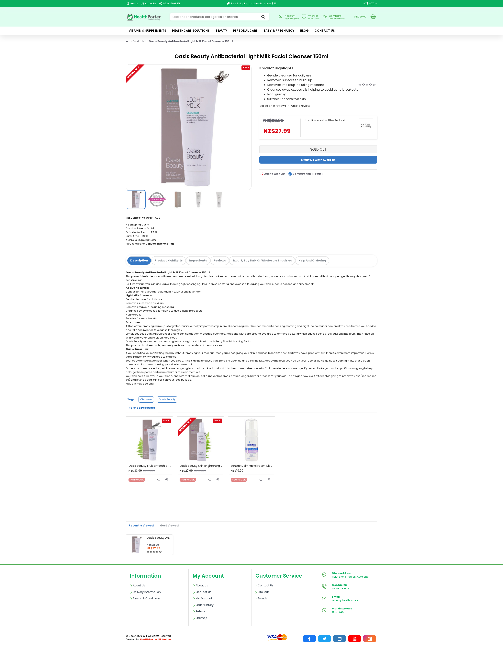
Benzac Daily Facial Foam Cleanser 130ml (252, 465)
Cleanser (146, 399)
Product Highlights (169, 260)
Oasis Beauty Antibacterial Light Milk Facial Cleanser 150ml (159, 537)
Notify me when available (318, 159)
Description (139, 260)
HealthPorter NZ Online (155, 639)
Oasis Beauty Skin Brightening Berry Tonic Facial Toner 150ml (201, 465)
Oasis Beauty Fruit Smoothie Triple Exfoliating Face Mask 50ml (150, 465)
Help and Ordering (312, 260)
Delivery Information (160, 243)
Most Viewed (169, 525)
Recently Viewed (141, 525)
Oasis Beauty (167, 399)
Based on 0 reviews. (273, 106)
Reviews (220, 260)
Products (138, 41)
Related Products (142, 408)
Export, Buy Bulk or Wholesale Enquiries (262, 260)
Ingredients (198, 260)
